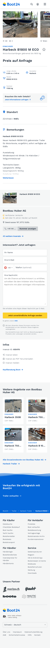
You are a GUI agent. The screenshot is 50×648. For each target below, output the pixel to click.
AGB (16, 321)
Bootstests (7, 539)
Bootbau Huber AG (14, 210)
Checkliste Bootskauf (11, 527)
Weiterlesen (8, 178)
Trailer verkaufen (11, 496)
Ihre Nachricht (10, 275)
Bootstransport (9, 542)
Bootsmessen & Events (37, 561)
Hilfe (30, 635)
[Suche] (32, 4)
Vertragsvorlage (34, 533)
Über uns (6, 632)
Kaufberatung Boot (11, 370)
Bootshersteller (9, 536)
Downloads (32, 573)
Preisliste (31, 524)
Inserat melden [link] (12, 363)
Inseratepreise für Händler (10, 559)
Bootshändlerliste (10, 555)
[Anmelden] (38, 4)
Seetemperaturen (35, 552)
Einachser (8, 46)
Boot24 (5, 511)
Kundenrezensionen (36, 539)
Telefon (23, 267)
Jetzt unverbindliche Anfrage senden (25, 315)
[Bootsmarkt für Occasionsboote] (11, 4)
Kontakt (37, 635)
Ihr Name (8, 252)
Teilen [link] (45, 41)
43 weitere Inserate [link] (12, 236)
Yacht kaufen (8, 533)
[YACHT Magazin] (30, 589)
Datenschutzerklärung (33, 632)
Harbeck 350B (13, 417)
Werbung (31, 570)
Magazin (31, 555)
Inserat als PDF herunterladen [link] (19, 359)
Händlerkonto (8, 563)
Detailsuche (7, 524)
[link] (13, 410)
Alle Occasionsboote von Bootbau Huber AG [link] (23, 460)
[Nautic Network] (29, 596)
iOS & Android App (35, 558)
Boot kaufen (8, 530)
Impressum (17, 632)
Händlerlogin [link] (8, 552)
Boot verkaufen (34, 527)
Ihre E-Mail (9, 260)
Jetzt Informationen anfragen (16, 100)
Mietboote (32, 564)
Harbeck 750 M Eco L (17, 445)
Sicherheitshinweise (17, 635)
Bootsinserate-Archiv (36, 536)
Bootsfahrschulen (35, 567)
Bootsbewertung (34, 530)
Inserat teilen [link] (12, 355)
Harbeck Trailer (10, 464)
